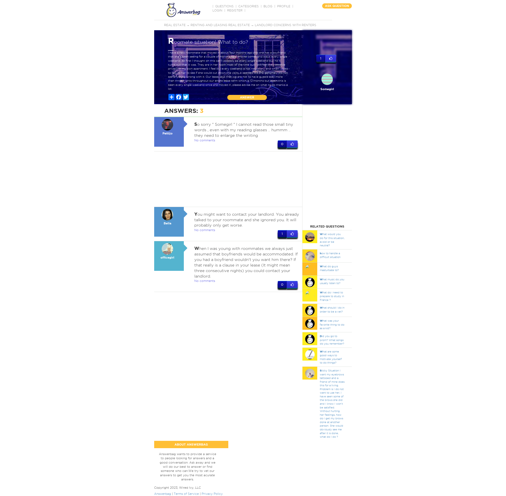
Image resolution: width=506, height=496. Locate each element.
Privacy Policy (212, 493)
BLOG (267, 6)
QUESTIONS (224, 6)
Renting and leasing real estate (220, 25)
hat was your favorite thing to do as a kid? (332, 324)
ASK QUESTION (337, 6)
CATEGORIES (248, 6)
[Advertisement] (228, 179)
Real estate (175, 25)
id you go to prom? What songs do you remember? (332, 340)
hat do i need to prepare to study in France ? (332, 296)
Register (235, 10)
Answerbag (162, 493)
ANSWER (247, 97)
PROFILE (283, 6)
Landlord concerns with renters (285, 25)
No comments (204, 140)
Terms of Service (186, 493)
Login (217, 10)
